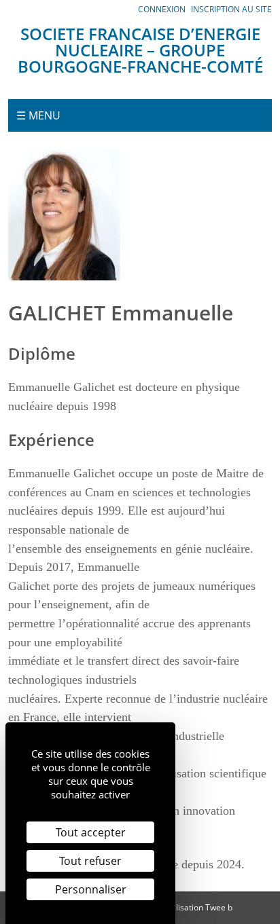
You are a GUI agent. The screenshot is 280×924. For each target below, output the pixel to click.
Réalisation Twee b (197, 907)
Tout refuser (90, 860)
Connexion (162, 9)
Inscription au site (231, 9)
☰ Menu (38, 115)
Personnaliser (90, 889)
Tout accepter (91, 832)
